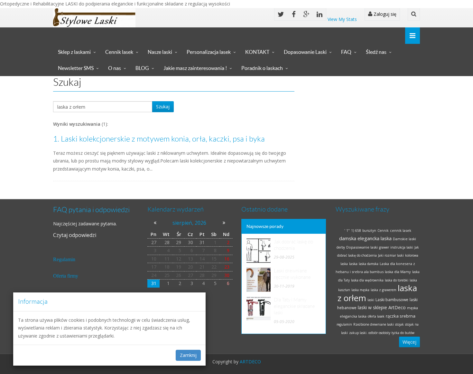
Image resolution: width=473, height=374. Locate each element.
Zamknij (188, 355)
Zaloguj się (384, 14)
